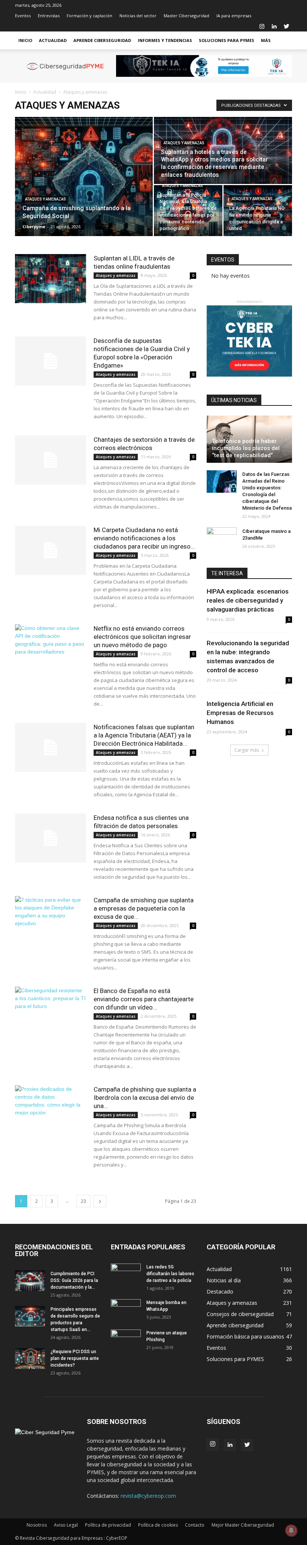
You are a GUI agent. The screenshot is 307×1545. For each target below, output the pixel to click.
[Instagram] (261, 26)
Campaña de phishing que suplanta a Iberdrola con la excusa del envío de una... (145, 1098)
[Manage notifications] (291, 1530)
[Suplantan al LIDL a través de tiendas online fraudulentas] (50, 278)
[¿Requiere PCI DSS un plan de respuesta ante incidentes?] (30, 1358)
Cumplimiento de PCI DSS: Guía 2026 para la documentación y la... (74, 1280)
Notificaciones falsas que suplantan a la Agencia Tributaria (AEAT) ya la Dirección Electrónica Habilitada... (144, 735)
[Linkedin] (274, 26)
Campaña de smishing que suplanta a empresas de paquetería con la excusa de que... (144, 908)
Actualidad (53, 40)
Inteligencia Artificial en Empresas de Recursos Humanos (240, 712)
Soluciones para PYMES (226, 40)
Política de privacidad (108, 1525)
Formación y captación (89, 15)
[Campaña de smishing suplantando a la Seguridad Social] (84, 176)
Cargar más (246, 750)
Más (266, 40)
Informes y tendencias (165, 40)
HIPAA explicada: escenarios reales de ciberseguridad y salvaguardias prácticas (248, 600)
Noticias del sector (137, 15)
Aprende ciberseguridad (102, 40)
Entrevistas (49, 15)
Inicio (25, 40)
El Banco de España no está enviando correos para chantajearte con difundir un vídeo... (144, 999)
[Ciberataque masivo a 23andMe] (222, 538)
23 (83, 1201)
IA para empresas (233, 15)
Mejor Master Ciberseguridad (243, 1525)
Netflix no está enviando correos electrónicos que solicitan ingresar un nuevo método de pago (142, 637)
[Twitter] (286, 26)
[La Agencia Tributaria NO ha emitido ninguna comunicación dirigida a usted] (258, 210)
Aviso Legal (66, 1525)
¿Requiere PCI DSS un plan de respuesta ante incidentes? (75, 1358)
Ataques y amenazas (45, 199)
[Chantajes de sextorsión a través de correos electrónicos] (50, 460)
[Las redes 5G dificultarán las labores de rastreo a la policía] (126, 1274)
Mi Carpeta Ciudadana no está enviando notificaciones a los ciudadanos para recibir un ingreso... (144, 538)
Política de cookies (158, 1525)
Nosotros (37, 1525)
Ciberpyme (33, 226)
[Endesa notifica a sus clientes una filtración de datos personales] (50, 838)
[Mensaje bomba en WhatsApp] (126, 1309)
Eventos (23, 15)
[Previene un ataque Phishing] (126, 1340)
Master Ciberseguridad (186, 15)
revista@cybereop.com (148, 1495)
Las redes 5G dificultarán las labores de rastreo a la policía (170, 1273)
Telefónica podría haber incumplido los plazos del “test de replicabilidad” (246, 448)
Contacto (194, 1525)
